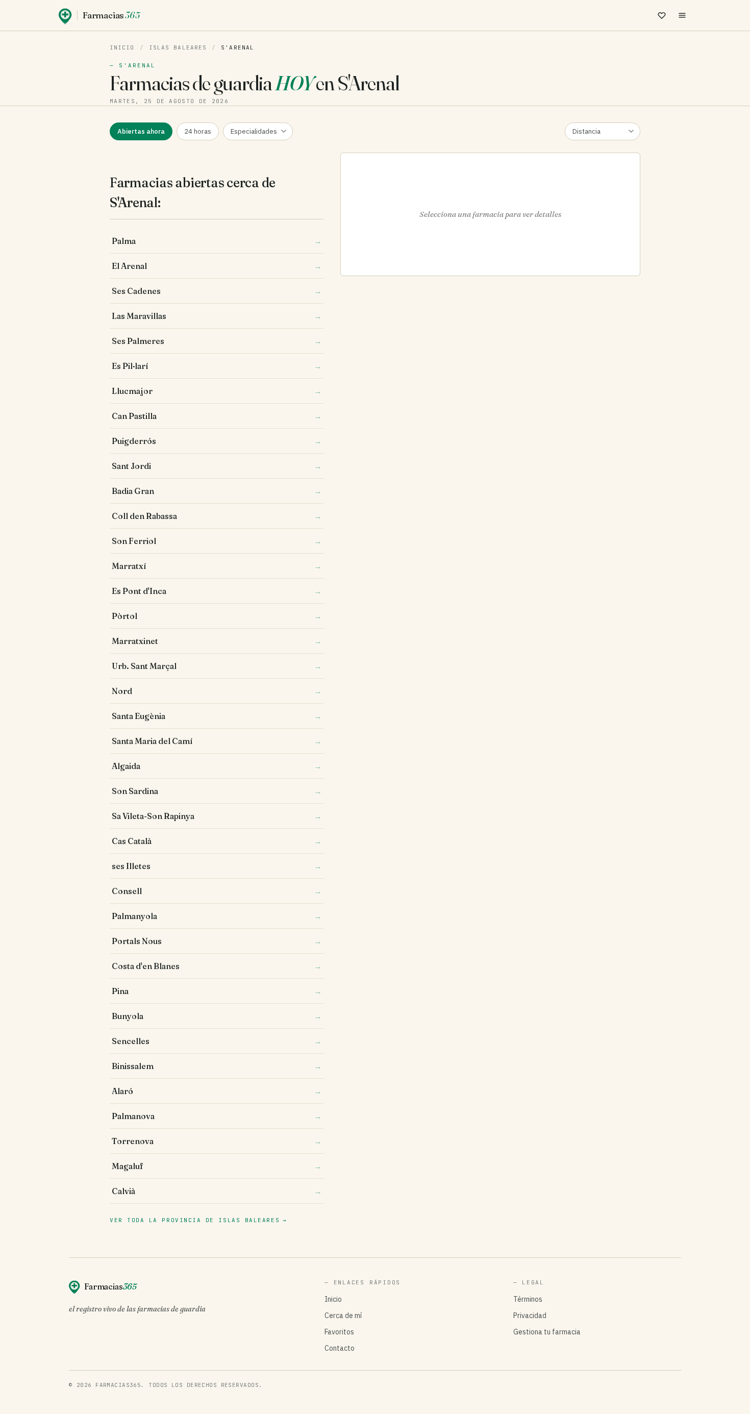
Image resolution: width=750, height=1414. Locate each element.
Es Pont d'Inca (217, 591)
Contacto (339, 1348)
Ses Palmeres (217, 341)
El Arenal (217, 266)
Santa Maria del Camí (217, 741)
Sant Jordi (217, 466)
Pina (217, 991)
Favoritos (339, 1331)
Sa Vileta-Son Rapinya (217, 816)
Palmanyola (217, 916)
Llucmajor (217, 391)
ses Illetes (217, 866)
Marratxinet (217, 641)
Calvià (217, 1191)
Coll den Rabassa (217, 516)
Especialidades (254, 131)
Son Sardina (217, 791)
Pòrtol (217, 616)
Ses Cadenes (217, 291)
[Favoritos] (662, 15)
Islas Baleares (178, 47)
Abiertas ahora (141, 131)
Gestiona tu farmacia (547, 1331)
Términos (527, 1299)
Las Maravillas (217, 316)
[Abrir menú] (682, 15)
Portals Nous (217, 941)
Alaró (217, 1091)
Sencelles (217, 1041)
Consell (217, 891)
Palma (217, 241)
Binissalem (217, 1066)
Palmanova (217, 1116)
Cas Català (217, 841)
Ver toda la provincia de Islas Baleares (198, 1220)
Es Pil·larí (217, 366)
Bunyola (217, 1016)
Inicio (122, 47)
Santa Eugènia (217, 716)
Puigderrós (217, 441)
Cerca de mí (343, 1315)
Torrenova (217, 1141)
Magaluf (217, 1166)
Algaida (217, 766)
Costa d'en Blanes (217, 966)
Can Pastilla (217, 416)
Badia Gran (217, 491)
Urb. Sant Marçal (217, 666)
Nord (217, 691)
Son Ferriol (217, 541)
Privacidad (529, 1315)
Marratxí (217, 566)
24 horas (197, 131)
